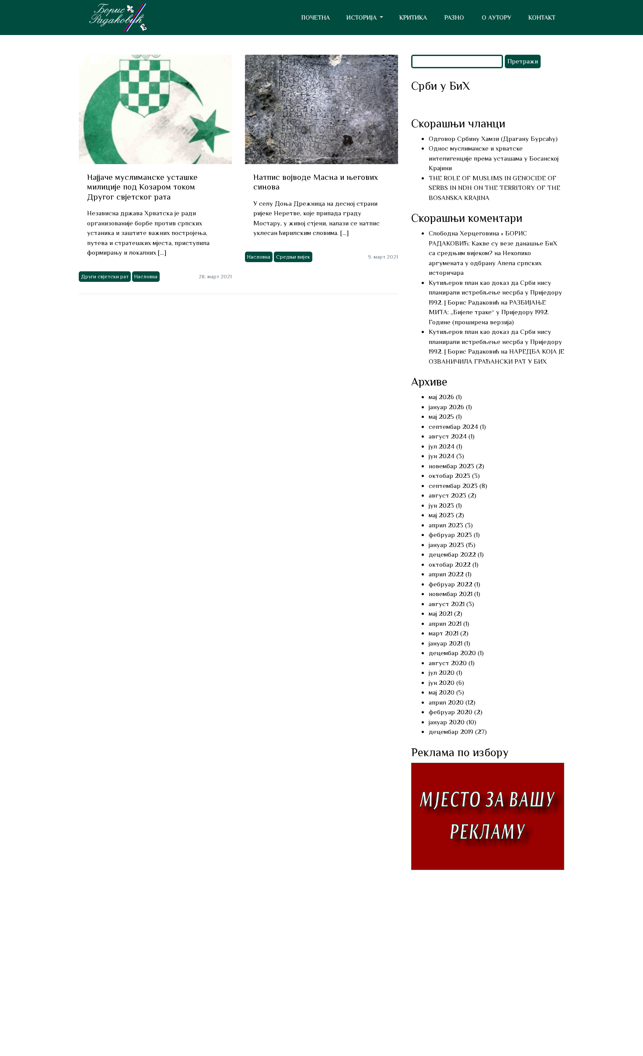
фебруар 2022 (450, 584)
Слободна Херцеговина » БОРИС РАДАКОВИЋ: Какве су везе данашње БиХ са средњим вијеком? (493, 242)
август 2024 (448, 436)
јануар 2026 (446, 406)
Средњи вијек (293, 257)
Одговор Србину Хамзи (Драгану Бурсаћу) (493, 138)
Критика (413, 17)
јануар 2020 (447, 722)
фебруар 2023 (450, 534)
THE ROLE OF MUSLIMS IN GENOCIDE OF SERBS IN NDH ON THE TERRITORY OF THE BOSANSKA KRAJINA (494, 187)
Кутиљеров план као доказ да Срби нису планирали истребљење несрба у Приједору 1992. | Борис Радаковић (495, 292)
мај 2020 (441, 692)
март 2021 (443, 633)
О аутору (496, 17)
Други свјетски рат (105, 277)
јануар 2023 (446, 544)
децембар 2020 (452, 652)
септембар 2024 (453, 426)
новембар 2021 (450, 593)
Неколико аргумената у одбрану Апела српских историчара (485, 262)
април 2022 (446, 574)
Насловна (145, 277)
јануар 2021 (445, 643)
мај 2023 (441, 515)
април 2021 (445, 623)
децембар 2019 (451, 731)
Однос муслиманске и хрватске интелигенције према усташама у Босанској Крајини (494, 158)
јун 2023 (441, 505)
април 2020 (446, 702)
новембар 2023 (451, 466)
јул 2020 (441, 672)
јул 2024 (441, 446)
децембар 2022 (452, 554)
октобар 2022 (450, 564)
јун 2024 (441, 456)
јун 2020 (441, 682)
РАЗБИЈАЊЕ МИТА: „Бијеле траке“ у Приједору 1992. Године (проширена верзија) (489, 312)
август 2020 (448, 663)
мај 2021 (440, 613)
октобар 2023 (449, 475)
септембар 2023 (453, 485)
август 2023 (447, 495)
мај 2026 (441, 396)
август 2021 (447, 603)
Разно (454, 17)
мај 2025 (441, 416)
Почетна (315, 17)
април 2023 (446, 525)
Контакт (542, 17)
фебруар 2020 (450, 712)
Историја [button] (362, 17)
